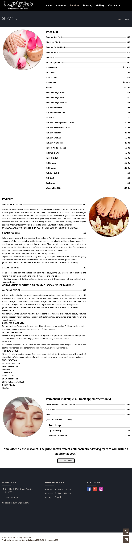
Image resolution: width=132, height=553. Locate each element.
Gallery (100, 5)
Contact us (114, 5)
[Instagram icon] (101, 489)
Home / (121, 19)
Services (74, 5)
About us (61, 5)
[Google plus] (95, 489)
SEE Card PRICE (66, 460)
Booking (87, 5)
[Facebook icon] (89, 489)
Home (49, 5)
